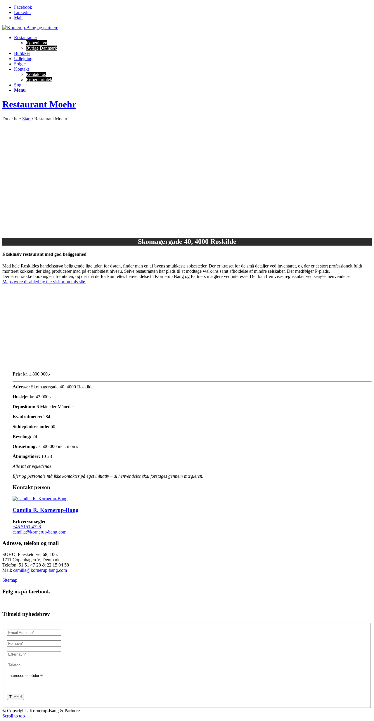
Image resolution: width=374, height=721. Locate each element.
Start (26, 118)
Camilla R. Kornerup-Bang (46, 510)
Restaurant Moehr (39, 104)
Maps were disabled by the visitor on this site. (44, 281)
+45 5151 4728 (27, 526)
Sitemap (9, 580)
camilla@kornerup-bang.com (39, 531)
